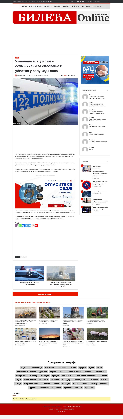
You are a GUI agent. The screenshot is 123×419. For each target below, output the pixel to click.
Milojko (91, 125)
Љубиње (24, 368)
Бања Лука (49, 368)
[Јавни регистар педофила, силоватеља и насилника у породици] (86, 200)
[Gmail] (33, 225)
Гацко (17, 57)
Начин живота (30, 380)
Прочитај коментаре (45, 294)
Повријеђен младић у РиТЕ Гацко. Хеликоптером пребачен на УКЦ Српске (73, 321)
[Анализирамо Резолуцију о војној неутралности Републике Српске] (86, 185)
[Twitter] (26, 225)
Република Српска (31, 384)
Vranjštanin (92, 110)
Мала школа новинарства (86, 376)
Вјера (91, 368)
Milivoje (91, 117)
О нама (33, 1)
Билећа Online (21, 75)
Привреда (94, 380)
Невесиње (43, 380)
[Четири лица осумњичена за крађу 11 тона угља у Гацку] (25, 334)
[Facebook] (23, 225)
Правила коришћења (46, 1)
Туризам (32, 388)
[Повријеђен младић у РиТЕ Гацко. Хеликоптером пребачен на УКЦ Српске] (73, 313)
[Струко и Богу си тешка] (86, 194)
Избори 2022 (101, 372)
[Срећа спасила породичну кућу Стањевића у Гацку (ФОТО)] (49, 313)
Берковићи (61, 368)
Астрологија (37, 368)
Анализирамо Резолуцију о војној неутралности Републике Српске (100, 183)
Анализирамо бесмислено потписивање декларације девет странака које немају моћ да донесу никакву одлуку (100, 171)
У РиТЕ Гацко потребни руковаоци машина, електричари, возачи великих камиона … (25, 321)
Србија (84, 384)
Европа (53, 372)
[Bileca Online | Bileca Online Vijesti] (61, 17)
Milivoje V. (92, 140)
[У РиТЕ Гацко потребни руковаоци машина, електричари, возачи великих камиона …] (25, 313)
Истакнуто (44, 376)
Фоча (58, 388)
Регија (18, 384)
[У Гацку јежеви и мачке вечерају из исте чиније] (97, 334)
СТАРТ (25, 6)
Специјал (66, 384)
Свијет (56, 384)
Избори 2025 (21, 376)
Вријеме (82, 368)
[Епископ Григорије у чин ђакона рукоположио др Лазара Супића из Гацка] (73, 334)
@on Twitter (16, 393)
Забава (62, 372)
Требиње (103, 384)
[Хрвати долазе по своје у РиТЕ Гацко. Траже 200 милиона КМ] (49, 334)
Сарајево (46, 384)
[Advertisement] (61, 40)
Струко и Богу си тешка (100, 191)
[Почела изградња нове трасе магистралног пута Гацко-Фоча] (97, 313)
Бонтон (73, 368)
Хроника (78, 388)
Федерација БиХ (46, 388)
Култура (55, 376)
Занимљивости (75, 372)
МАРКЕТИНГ (86, 6)
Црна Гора (89, 388)
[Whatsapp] (20, 225)
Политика (55, 380)
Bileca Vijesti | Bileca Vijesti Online (72, 406)
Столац (94, 384)
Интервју (33, 376)
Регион (66, 6)
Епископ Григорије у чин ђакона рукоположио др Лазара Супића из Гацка (73, 343)
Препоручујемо (80, 380)
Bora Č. (91, 102)
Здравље (88, 372)
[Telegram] (29, 225)
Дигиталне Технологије (26, 372)
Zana (90, 132)
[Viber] (16, 225)
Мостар (104, 376)
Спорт (75, 384)
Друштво (43, 372)
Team (38, 1)
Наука (18, 380)
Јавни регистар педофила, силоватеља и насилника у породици (100, 201)
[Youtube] (36, 225)
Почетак (28, 1)
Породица (66, 380)
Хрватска (68, 388)
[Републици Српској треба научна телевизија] (86, 209)
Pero (90, 95)
